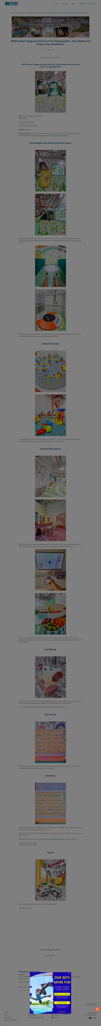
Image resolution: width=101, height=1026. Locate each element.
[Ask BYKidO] (97, 1009)
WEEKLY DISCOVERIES (62, 994)
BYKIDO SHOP (62, 1003)
